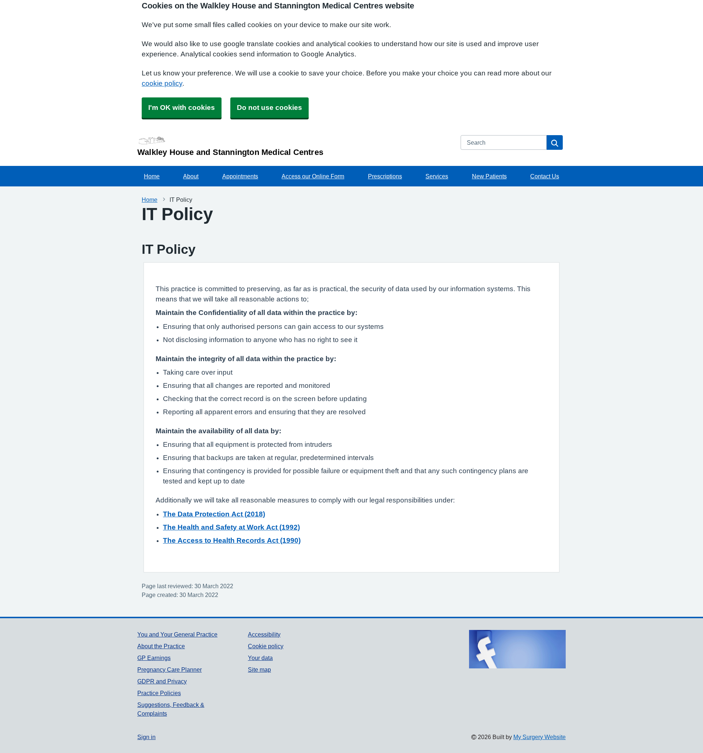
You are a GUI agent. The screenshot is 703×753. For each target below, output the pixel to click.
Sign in (146, 737)
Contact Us (544, 176)
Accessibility (264, 634)
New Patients (489, 176)
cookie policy (162, 83)
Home (152, 176)
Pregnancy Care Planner (169, 669)
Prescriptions (385, 176)
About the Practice (161, 646)
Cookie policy (265, 646)
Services (436, 176)
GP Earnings (154, 658)
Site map (259, 669)
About (190, 176)
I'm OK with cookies (181, 107)
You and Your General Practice (177, 634)
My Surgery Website (539, 737)
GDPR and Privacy (162, 681)
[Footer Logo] (517, 649)
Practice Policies (159, 693)
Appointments (240, 176)
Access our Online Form (313, 176)
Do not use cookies (269, 107)
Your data (260, 658)
